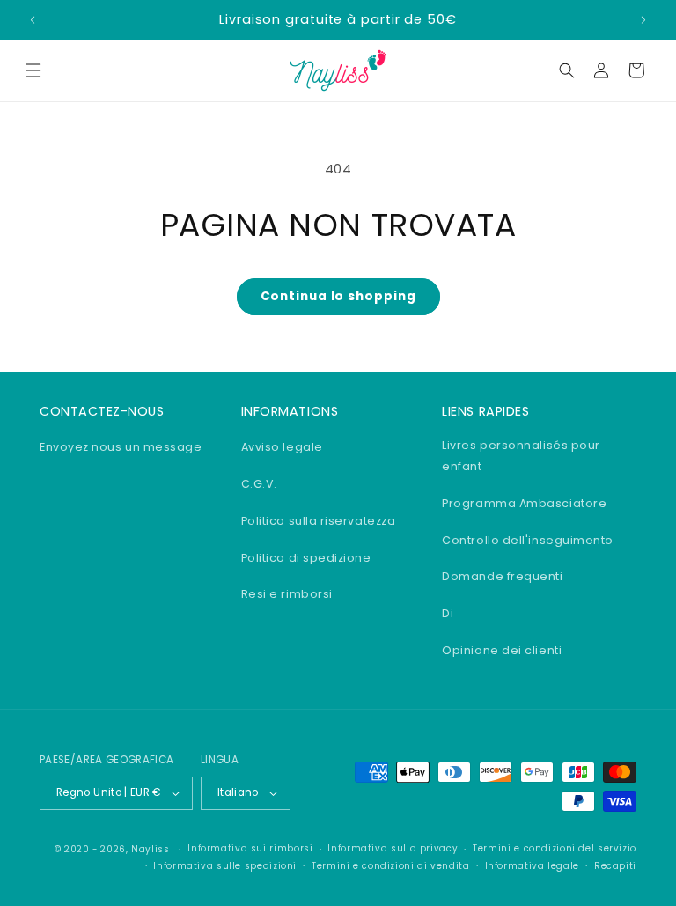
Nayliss (150, 849)
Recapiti (615, 866)
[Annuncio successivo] (643, 20)
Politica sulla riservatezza (318, 520)
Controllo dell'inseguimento (528, 540)
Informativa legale (532, 866)
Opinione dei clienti (502, 650)
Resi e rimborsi (287, 593)
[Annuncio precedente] (32, 20)
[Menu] (33, 70)
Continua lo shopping (338, 296)
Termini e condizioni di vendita (391, 866)
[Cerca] (566, 70)
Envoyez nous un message (121, 446)
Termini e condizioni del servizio (554, 848)
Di (447, 613)
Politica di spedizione (306, 557)
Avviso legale (282, 446)
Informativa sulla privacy (392, 848)
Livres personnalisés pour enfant (521, 456)
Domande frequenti (502, 576)
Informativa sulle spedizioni (225, 866)
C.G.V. (259, 483)
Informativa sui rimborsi (249, 848)
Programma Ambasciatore (524, 503)
